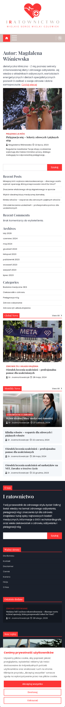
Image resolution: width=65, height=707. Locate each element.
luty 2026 (7, 233)
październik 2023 (11, 259)
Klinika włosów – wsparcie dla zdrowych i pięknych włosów (31, 199)
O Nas (6, 587)
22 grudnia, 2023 (40, 472)
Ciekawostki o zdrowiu (14, 292)
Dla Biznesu (8, 555)
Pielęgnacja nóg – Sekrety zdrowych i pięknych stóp (32, 139)
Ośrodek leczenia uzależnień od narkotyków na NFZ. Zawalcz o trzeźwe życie (31, 467)
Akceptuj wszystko (32, 684)
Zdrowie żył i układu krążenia (17, 308)
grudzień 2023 (10, 249)
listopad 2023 (9, 254)
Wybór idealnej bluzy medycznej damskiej (23, 194)
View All (56, 315)
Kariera (6, 576)
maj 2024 (7, 243)
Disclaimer (8, 566)
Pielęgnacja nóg (15, 134)
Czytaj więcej (29, 84)
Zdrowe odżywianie (12, 302)
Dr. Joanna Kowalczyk (18, 377)
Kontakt (6, 561)
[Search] (60, 38)
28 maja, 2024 (39, 456)
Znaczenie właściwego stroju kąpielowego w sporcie (29, 189)
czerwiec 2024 (10, 238)
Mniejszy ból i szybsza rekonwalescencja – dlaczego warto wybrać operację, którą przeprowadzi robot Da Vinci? (32, 183)
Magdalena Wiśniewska (20, 145)
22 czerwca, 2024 (40, 440)
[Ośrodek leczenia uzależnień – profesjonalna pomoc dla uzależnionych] (32, 341)
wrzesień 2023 (10, 264)
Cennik (6, 571)
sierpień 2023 (9, 269)
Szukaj (54, 167)
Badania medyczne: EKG (15, 287)
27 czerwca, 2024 (41, 422)
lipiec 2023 (8, 275)
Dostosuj (32, 692)
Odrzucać (32, 700)
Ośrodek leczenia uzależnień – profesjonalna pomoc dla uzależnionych (31, 371)
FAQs (5, 582)
